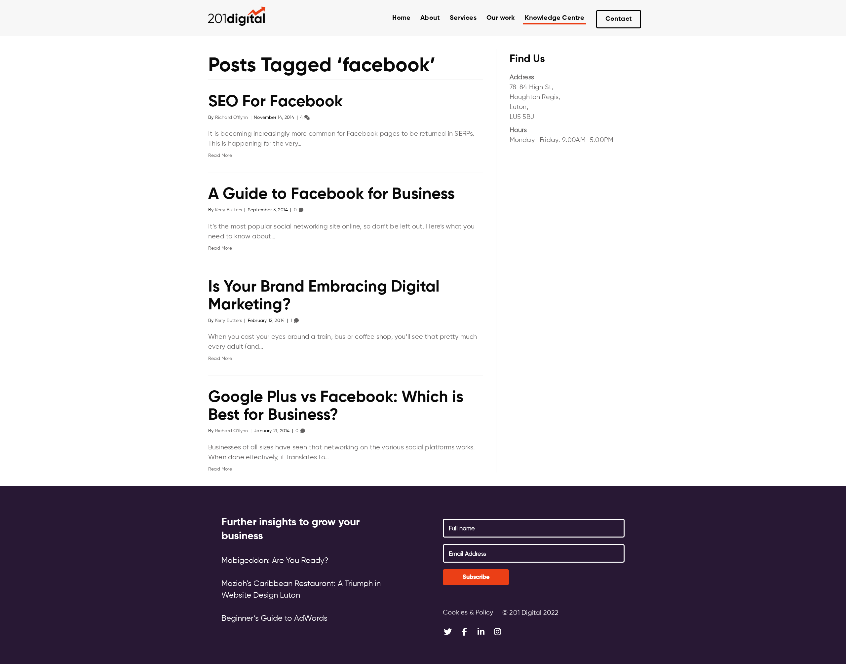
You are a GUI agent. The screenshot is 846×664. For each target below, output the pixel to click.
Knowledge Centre (554, 18)
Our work (500, 18)
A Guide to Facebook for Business (331, 194)
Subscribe (476, 577)
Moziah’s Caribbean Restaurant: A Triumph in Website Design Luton (301, 589)
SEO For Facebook (275, 102)
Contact (618, 19)
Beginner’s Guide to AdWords (274, 618)
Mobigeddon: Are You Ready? (274, 561)
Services (463, 18)
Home (401, 18)
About (430, 18)
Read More (220, 155)
